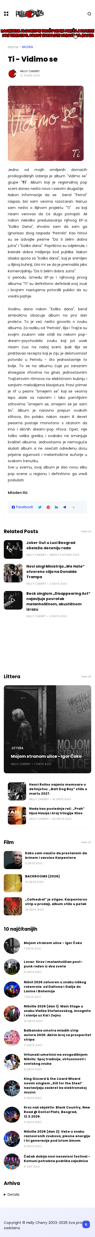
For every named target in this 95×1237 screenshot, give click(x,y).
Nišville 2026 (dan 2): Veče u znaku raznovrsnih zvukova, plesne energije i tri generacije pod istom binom (57, 1136)
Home (13, 47)
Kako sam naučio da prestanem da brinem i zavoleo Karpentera (56, 855)
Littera (17, 748)
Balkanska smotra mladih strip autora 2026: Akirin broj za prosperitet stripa (57, 1035)
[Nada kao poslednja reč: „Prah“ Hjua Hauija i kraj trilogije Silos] (17, 815)
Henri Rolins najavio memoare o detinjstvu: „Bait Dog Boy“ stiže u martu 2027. (58, 789)
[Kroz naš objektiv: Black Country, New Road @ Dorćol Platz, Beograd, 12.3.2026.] (12, 1115)
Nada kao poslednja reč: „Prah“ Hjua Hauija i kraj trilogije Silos (57, 810)
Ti (24, 182)
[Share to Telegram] (64, 507)
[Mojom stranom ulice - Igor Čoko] (47, 729)
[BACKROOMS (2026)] (13, 883)
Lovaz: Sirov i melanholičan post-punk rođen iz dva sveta (53, 964)
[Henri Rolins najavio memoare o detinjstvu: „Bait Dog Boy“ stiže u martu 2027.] (17, 791)
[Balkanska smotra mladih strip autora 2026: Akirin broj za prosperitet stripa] (12, 1038)
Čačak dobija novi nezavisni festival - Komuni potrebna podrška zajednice (57, 1158)
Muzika (27, 47)
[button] (73, 507)
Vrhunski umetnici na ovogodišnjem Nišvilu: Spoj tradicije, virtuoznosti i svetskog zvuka (56, 1059)
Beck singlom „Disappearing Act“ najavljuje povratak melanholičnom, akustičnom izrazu (58, 601)
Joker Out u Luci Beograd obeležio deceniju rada (50, 545)
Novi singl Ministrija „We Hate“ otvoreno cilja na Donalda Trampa (55, 571)
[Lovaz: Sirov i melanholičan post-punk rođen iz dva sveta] (12, 967)
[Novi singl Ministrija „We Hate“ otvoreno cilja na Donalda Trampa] (13, 573)
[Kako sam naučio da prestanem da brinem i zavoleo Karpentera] (13, 860)
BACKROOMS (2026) (42, 876)
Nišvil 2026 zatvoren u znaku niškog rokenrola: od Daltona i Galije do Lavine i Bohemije (55, 986)
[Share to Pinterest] (48, 507)
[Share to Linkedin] (56, 507)
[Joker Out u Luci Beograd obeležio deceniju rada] (13, 549)
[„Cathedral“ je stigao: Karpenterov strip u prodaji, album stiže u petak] (13, 906)
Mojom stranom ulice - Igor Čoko (46, 756)
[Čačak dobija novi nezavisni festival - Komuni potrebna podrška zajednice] (12, 1162)
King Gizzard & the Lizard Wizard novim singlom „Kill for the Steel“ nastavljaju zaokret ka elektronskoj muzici (55, 1085)
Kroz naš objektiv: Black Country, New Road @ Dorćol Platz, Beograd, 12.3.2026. (57, 1112)
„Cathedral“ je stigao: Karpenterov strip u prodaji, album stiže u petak (56, 901)
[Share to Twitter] (40, 507)
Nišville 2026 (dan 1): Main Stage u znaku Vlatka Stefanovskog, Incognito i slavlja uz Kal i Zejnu (57, 1010)
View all (86, 531)
